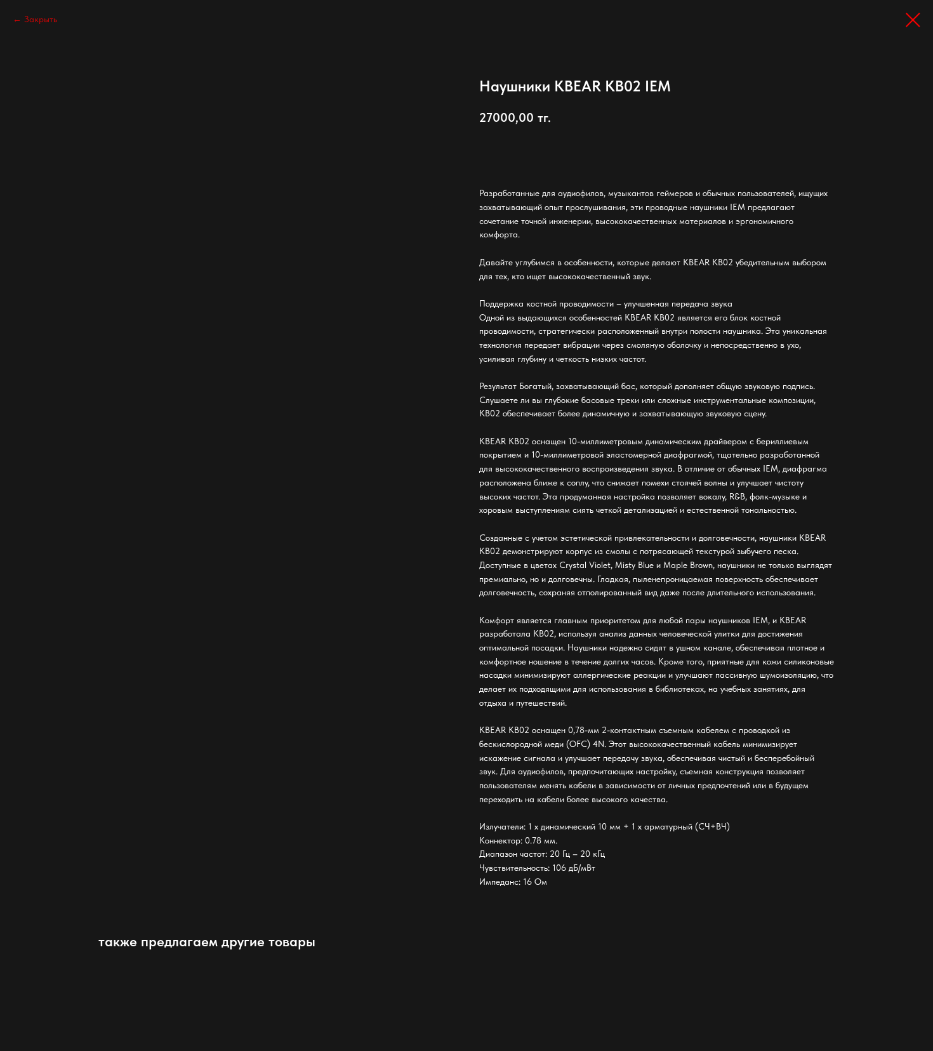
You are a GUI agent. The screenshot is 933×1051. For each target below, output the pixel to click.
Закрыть (40, 19)
